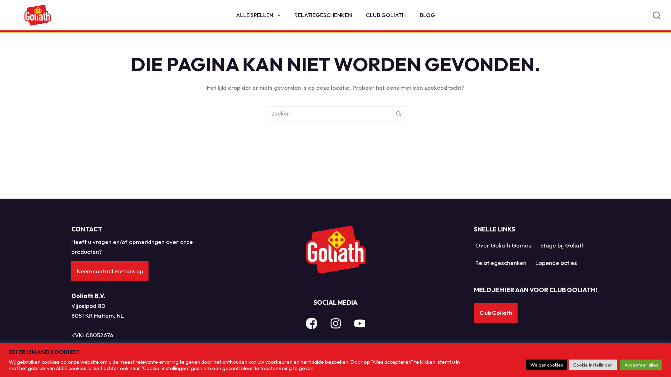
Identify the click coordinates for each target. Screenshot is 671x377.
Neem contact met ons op (110, 271)
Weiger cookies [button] (547, 365)
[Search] (657, 15)
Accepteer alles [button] (641, 365)
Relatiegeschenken (323, 15)
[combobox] (329, 113)
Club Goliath (386, 15)
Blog (427, 15)
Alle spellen (254, 15)
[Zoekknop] (398, 113)
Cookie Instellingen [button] (593, 365)
